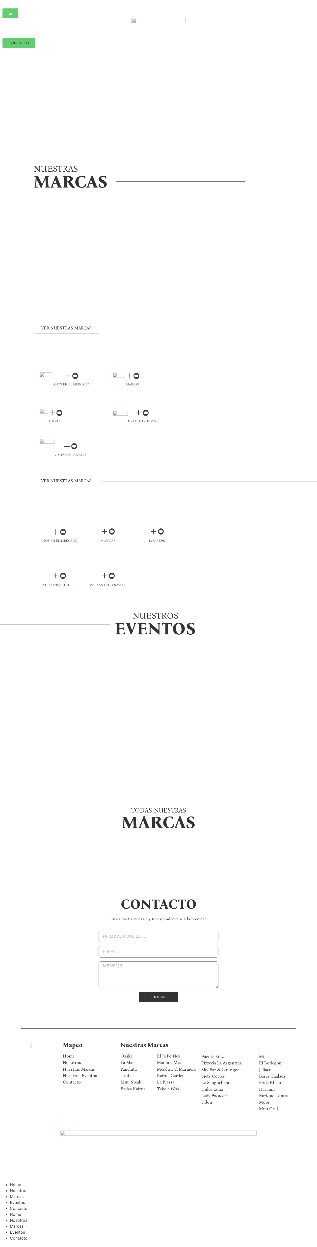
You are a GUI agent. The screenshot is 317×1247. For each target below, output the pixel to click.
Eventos (17, 1202)
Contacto (18, 1208)
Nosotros (18, 1190)
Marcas (17, 1196)
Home (15, 1184)
